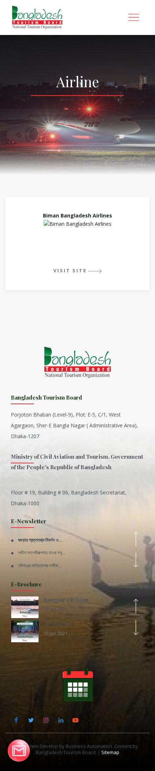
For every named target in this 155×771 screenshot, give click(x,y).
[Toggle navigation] (134, 17)
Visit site (70, 270)
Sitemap (110, 752)
